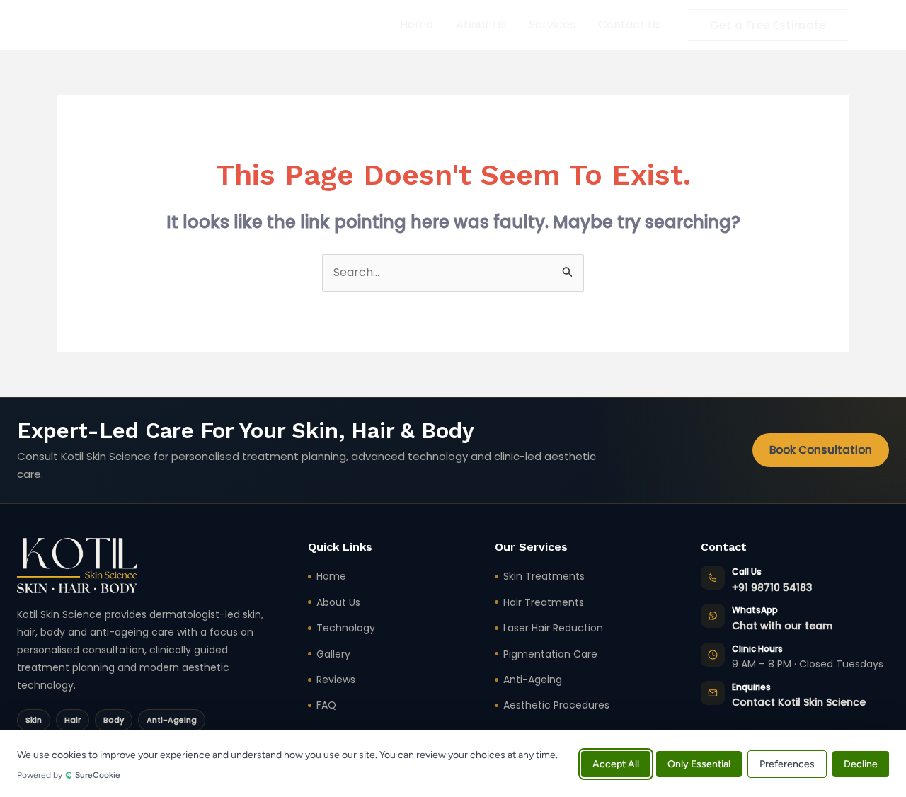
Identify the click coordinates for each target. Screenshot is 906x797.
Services (552, 24)
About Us (481, 24)
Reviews (335, 679)
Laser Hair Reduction (553, 628)
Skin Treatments (544, 576)
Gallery (333, 654)
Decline (861, 763)
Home (416, 24)
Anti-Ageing (532, 679)
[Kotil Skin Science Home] (77, 565)
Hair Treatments (543, 602)
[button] (768, 25)
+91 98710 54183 (772, 587)
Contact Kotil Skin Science (799, 702)
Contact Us (629, 24)
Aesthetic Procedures (556, 705)
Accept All (615, 763)
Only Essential (698, 763)
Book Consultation (820, 449)
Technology (345, 628)
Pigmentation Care (550, 654)
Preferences (787, 763)
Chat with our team (782, 626)
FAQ (326, 705)
